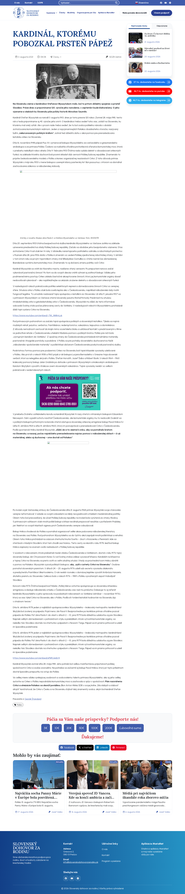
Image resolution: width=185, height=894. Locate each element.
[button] (18, 705)
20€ (69, 728)
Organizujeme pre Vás (86, 13)
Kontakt (28, 3)
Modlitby (71, 13)
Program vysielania (111, 861)
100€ (94, 728)
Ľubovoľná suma (130, 728)
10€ (57, 728)
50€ (81, 728)
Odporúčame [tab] (162, 26)
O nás (17, 3)
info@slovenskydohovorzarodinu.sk (80, 862)
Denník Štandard (33, 699)
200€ (108, 728)
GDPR (40, 3)
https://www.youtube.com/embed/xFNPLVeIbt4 (36, 658)
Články (62, 13)
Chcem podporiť (161, 13)
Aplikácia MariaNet (106, 13)
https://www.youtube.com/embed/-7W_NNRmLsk (37, 315)
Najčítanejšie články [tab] (139, 26)
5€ (45, 728)
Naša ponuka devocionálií (135, 13)
